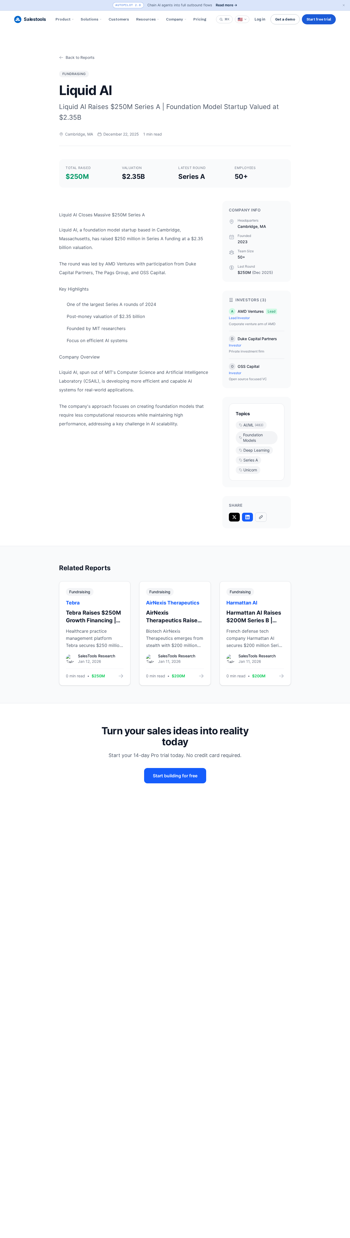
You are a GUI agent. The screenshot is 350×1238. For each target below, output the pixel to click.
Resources (146, 19)
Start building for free (175, 775)
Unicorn (250, 470)
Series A (250, 460)
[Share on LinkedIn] (247, 517)
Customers (119, 19)
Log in (260, 19)
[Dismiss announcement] (344, 5)
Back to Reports (80, 57)
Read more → (226, 5)
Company (174, 19)
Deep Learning (256, 450)
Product (63, 19)
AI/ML (253, 425)
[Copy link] (261, 517)
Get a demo (285, 19)
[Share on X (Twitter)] (234, 517)
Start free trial (319, 19)
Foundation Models (253, 437)
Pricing (199, 19)
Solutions (89, 19)
